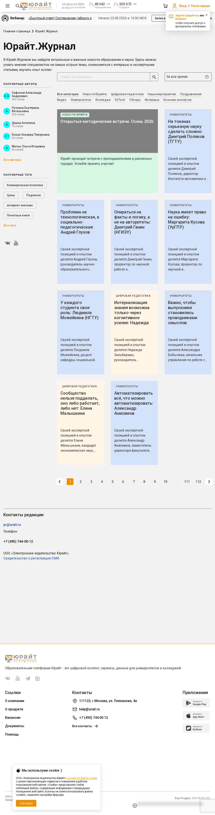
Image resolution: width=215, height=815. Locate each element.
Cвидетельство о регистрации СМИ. (31, 558)
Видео (61, 99)
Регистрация (200, 6)
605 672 (125, 4)
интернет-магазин (20, 205)
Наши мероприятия (162, 94)
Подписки (33, 195)
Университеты (81, 99)
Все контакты (82, 726)
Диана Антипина (23, 123)
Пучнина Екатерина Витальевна (25, 109)
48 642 (100, 4)
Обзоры (134, 99)
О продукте (14, 709)
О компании (14, 701)
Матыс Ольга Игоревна (28, 146)
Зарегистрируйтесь (187, 15)
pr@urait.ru (12, 525)
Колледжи (103, 99)
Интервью (152, 99)
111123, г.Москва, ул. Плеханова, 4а (108, 701)
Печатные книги (18, 215)
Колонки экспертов (178, 99)
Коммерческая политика (25, 185)
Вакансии (12, 718)
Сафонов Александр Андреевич (26, 94)
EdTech (120, 99)
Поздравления (191, 94)
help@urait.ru (89, 709)
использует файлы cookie (81, 778)
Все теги (10, 225)
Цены (11, 195)
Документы (14, 726)
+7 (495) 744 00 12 (93, 718)
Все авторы (12, 159)
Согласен (26, 803)
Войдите (180, 18)
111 (187, 482)
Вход (183, 6)
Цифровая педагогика (127, 94)
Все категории (68, 94)
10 (165, 482)
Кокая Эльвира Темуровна (31, 134)
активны (66, 7)
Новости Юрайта (95, 94)
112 (198, 482)
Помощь (12, 734)
